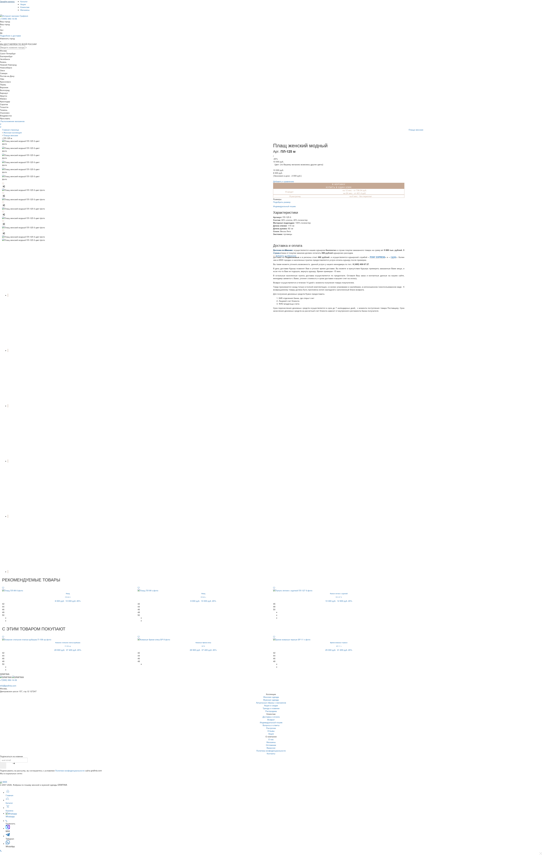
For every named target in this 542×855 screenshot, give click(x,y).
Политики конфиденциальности (70, 770)
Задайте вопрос (7, 1)
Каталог (24, 1)
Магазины (24, 9)
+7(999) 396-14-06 (8, 18)
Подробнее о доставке (10, 35)
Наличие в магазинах (283, 250)
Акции (23, 4)
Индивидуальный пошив (284, 206)
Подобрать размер (281, 202)
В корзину (338, 184)
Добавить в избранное (285, 255)
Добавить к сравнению (283, 181)
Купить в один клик (338, 187)
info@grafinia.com (8, 685)
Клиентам (24, 7)
